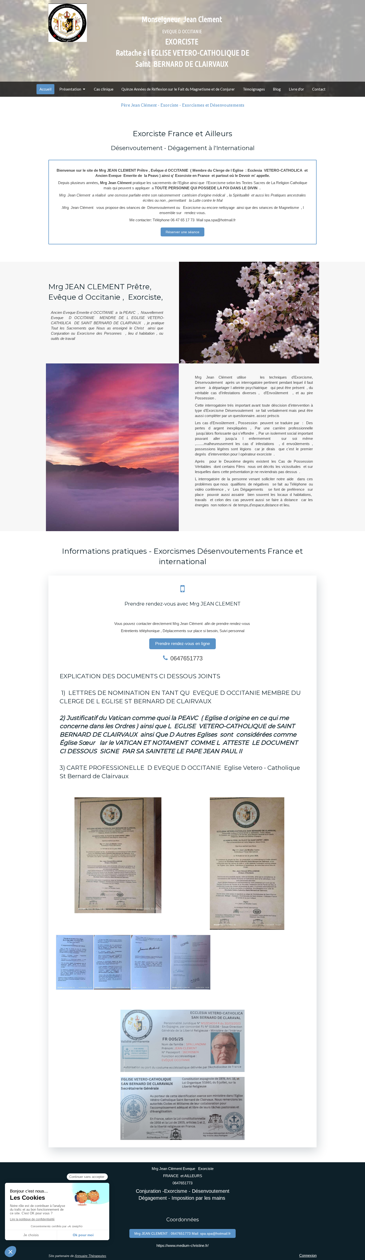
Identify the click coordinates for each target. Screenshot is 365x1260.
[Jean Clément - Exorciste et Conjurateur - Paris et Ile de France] (67, 22)
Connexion (308, 1255)
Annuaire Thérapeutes (90, 1256)
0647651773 (186, 658)
